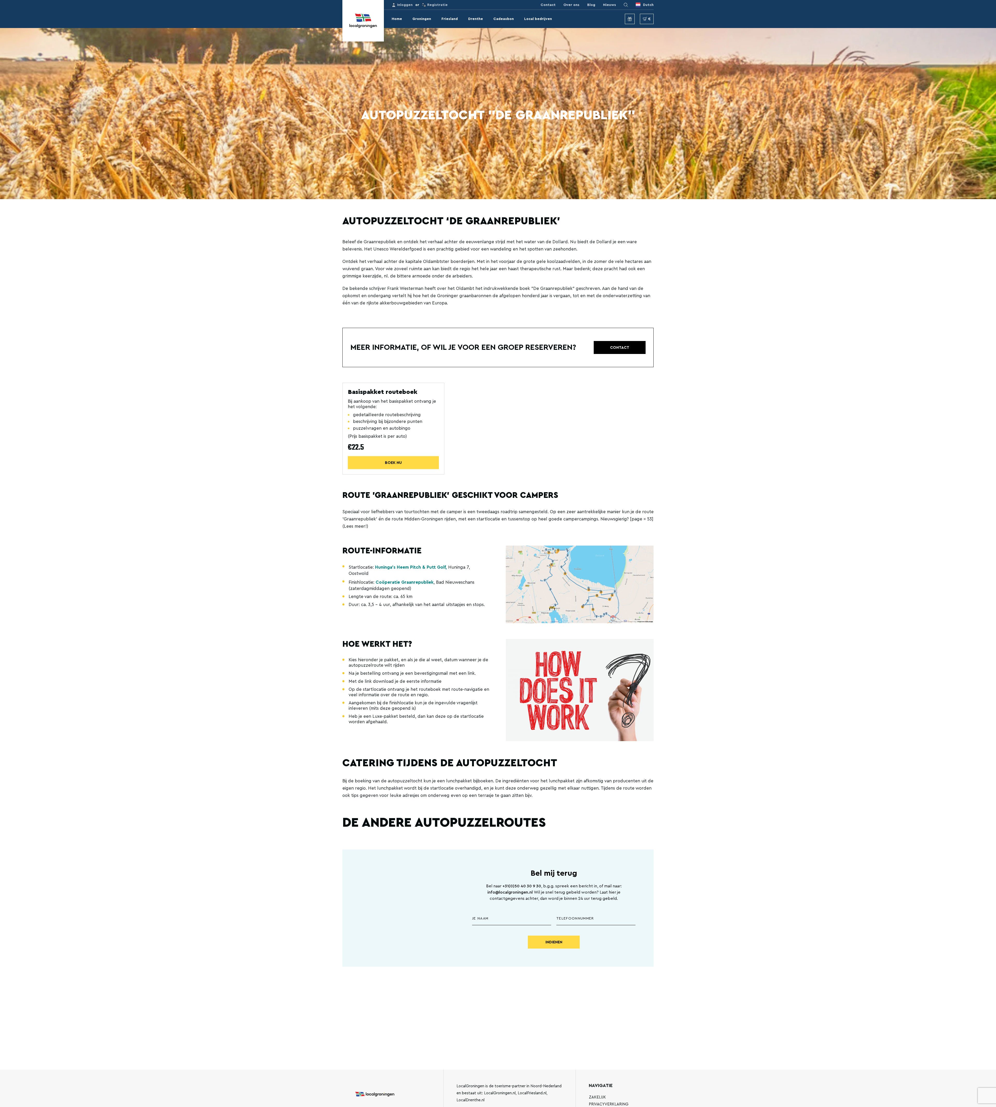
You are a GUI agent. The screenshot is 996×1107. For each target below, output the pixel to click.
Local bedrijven (538, 19)
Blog (591, 5)
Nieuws (609, 5)
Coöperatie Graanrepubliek (404, 582)
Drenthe (475, 19)
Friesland (449, 19)
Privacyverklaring (608, 1104)
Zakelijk (597, 1097)
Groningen (421, 19)
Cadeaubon (503, 19)
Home (397, 19)
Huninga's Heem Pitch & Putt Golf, (411, 567)
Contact (548, 5)
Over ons (571, 5)
